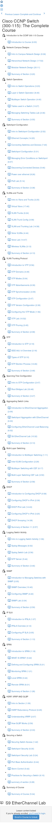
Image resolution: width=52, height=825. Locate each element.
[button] (1, 2)
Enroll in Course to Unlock (26, 817)
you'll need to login (37, 813)
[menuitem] (1, 6)
